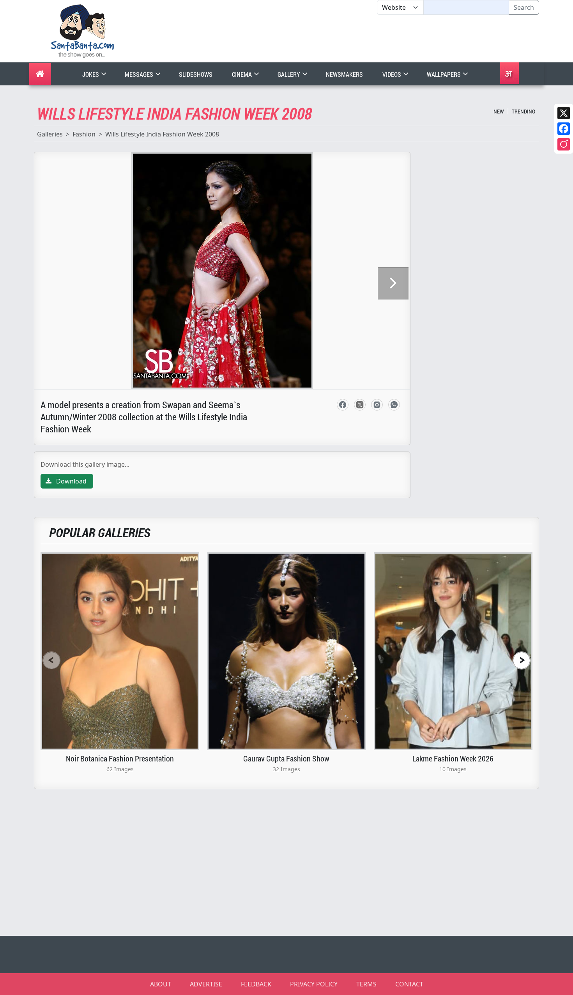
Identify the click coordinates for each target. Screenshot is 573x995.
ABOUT (160, 984)
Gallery (289, 74)
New (498, 111)
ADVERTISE (206, 984)
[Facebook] (563, 128)
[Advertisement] (377, 38)
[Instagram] (563, 144)
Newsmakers (344, 74)
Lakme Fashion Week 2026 (452, 758)
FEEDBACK (256, 984)
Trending (523, 111)
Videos (392, 74)
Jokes (91, 74)
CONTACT (409, 984)
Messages (139, 74)
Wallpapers (444, 74)
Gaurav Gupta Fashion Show (286, 758)
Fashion (84, 134)
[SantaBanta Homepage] (83, 30)
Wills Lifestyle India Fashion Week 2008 (162, 134)
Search (524, 7)
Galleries (50, 134)
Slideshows (195, 74)
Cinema (242, 74)
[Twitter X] (563, 113)
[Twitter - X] (360, 405)
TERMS (366, 984)
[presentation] (51, 660)
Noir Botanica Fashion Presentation (120, 758)
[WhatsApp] (394, 405)
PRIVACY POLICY (314, 984)
